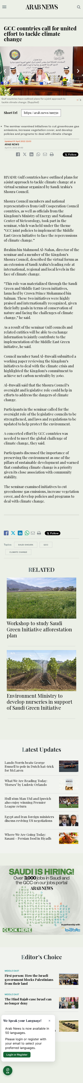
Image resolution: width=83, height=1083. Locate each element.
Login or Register (16, 1054)
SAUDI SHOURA (25, 545)
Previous (5, 71)
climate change (18, 552)
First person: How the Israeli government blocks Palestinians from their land (29, 979)
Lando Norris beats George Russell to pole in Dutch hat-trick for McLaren (29, 766)
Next (78, 71)
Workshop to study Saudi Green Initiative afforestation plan (39, 629)
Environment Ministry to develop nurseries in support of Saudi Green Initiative (39, 701)
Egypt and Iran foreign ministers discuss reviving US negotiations (29, 819)
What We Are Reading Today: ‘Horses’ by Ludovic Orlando (26, 783)
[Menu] (4, 7)
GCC (46, 545)
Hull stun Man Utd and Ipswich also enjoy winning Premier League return (28, 802)
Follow (71, 154)
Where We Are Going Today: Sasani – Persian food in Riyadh (28, 836)
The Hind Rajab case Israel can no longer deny (28, 1001)
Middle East (12, 970)
